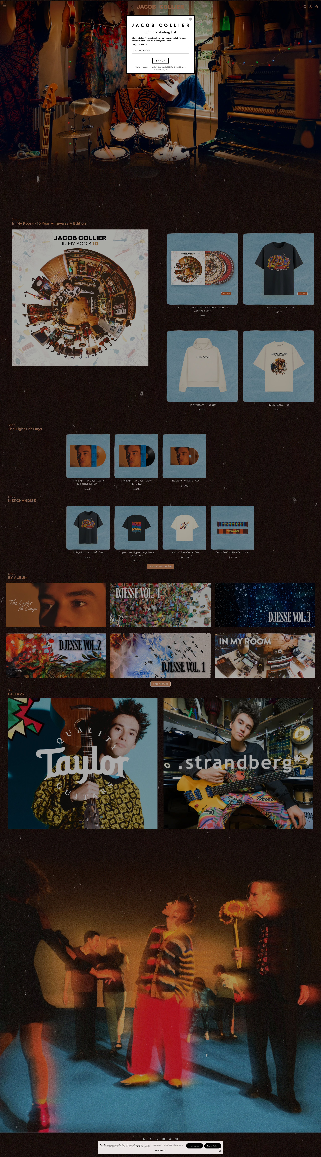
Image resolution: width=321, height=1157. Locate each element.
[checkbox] (161, 44)
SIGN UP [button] (160, 60)
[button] (190, 19)
